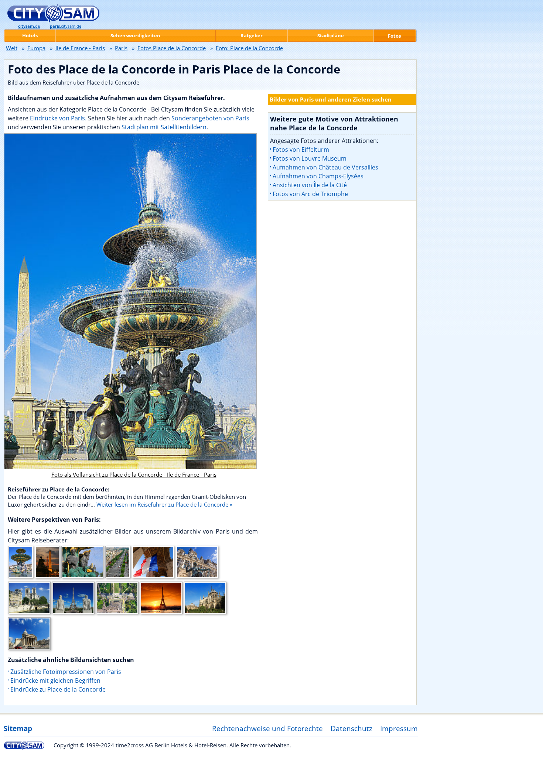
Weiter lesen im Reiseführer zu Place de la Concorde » (164, 504)
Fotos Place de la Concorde (171, 48)
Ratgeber (251, 35)
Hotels (30, 35)
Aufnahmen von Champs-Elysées (318, 176)
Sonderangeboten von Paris (210, 118)
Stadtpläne (330, 35)
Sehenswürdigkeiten (135, 35)
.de (29, 26)
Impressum (399, 728)
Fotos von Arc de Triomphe (310, 194)
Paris (121, 48)
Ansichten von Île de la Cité (310, 185)
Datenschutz (351, 728)
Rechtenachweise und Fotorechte (267, 728)
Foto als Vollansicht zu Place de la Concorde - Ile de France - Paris (133, 474)
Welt (11, 48)
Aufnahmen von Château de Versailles (325, 167)
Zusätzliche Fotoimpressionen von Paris (65, 672)
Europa (36, 48)
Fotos (394, 35)
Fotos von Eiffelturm (301, 149)
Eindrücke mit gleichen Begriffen (55, 680)
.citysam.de (65, 26)
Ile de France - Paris (80, 48)
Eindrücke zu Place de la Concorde (58, 689)
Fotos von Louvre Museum (309, 158)
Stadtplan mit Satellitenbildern (164, 127)
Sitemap (18, 728)
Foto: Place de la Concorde (249, 48)
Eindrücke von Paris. (58, 118)
